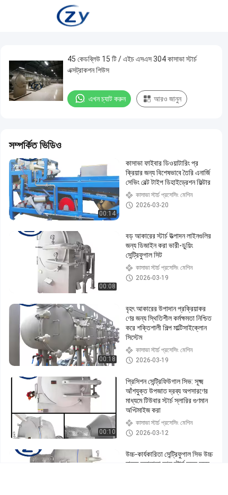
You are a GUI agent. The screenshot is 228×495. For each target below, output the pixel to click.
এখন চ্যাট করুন (107, 99)
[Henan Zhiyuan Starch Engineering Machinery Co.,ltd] (73, 16)
